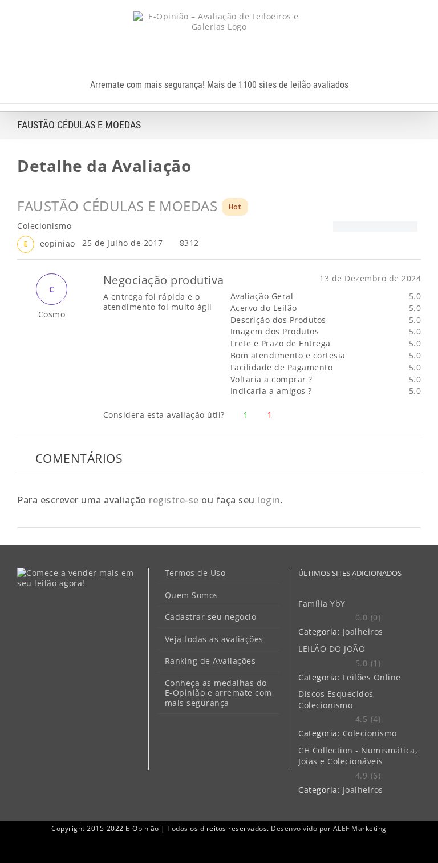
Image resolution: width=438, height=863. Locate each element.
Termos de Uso (195, 573)
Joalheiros (363, 631)
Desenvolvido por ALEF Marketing (329, 828)
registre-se (174, 500)
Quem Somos (191, 595)
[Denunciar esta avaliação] (416, 415)
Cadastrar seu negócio (211, 617)
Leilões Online (372, 677)
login (269, 500)
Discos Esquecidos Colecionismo (336, 699)
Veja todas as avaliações (214, 639)
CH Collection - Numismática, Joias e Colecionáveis (357, 756)
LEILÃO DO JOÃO (331, 648)
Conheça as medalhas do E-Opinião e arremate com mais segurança (218, 693)
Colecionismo (370, 733)
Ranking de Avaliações (210, 661)
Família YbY (322, 603)
